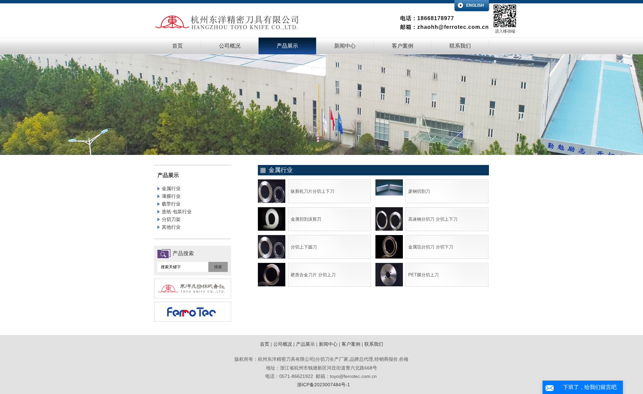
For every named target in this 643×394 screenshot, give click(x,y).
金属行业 (171, 188)
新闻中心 (345, 46)
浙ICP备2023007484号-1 (323, 384)
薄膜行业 (171, 196)
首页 (177, 46)
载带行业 (171, 204)
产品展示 (287, 46)
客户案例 (402, 46)
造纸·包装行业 (177, 211)
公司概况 (229, 46)
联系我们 (460, 46)
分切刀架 (171, 219)
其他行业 (171, 227)
